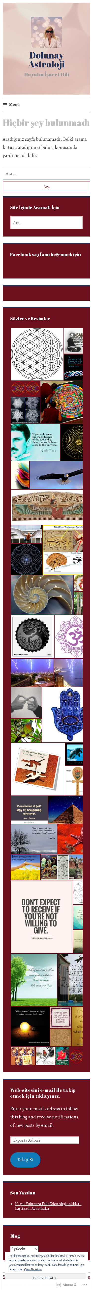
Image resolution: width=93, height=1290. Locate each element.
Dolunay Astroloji (46, 59)
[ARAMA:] (46, 173)
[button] (36, 354)
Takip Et (25, 1159)
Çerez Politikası (33, 1269)
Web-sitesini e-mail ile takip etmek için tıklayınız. (43, 1093)
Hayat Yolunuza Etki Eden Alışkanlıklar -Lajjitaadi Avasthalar (48, 1206)
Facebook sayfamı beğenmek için (45, 254)
